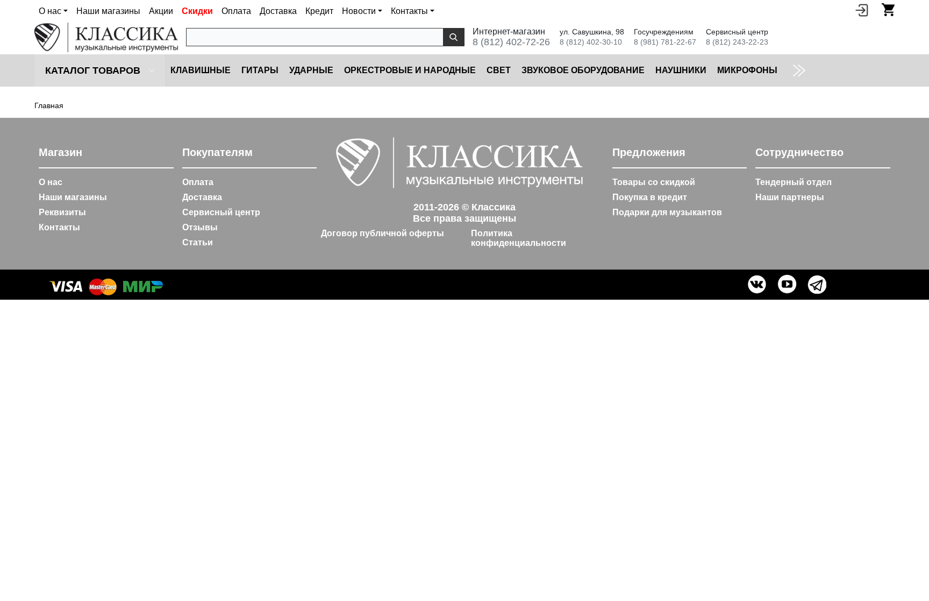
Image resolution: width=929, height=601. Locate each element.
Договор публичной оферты (382, 233)
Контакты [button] (409, 11)
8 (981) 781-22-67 (665, 42)
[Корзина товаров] (888, 9)
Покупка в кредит (649, 197)
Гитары (259, 70)
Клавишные (200, 70)
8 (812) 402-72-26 (511, 42)
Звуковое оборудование (583, 70)
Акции (161, 11)
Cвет (499, 70)
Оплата (236, 11)
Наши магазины (108, 11)
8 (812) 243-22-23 (737, 42)
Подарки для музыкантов (667, 212)
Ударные (311, 70)
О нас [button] (50, 11)
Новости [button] (359, 11)
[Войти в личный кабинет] (861, 9)
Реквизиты (62, 212)
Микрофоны (747, 70)
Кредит (319, 11)
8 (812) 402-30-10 (591, 42)
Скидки (197, 11)
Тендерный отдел (793, 182)
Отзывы (200, 227)
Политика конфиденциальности (518, 238)
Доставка (278, 11)
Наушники (680, 70)
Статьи (197, 242)
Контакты (59, 227)
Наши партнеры (789, 197)
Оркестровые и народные (410, 70)
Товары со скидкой (653, 182)
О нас (50, 182)
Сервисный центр (221, 212)
